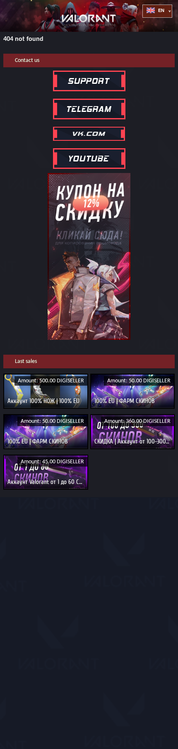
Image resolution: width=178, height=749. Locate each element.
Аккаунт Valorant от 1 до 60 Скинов (50, 482)
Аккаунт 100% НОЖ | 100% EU (43, 401)
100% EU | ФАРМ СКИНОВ (124, 401)
